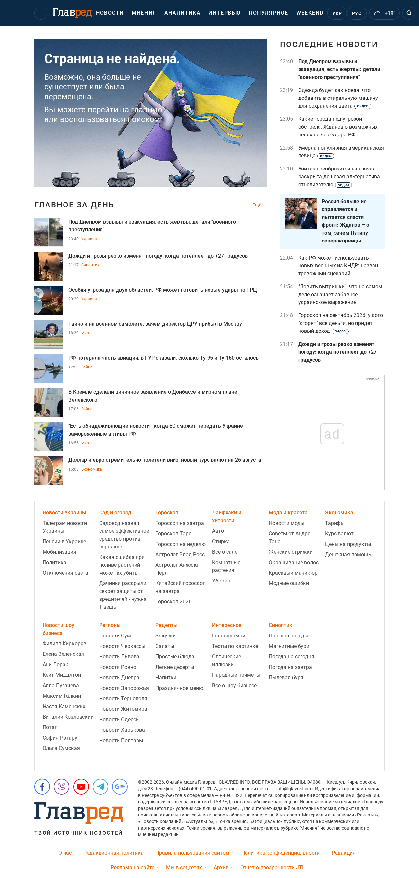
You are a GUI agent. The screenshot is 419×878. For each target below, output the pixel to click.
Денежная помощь (348, 554)
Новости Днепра (119, 677)
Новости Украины (64, 513)
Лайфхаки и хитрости (226, 517)
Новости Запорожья (124, 688)
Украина (89, 239)
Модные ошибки (289, 583)
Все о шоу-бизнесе (234, 685)
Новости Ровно (117, 667)
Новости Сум (115, 636)
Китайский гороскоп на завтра (180, 587)
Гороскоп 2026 (173, 602)
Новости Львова (119, 657)
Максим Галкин (62, 696)
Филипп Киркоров (64, 643)
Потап (50, 727)
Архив (221, 867)
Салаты (164, 646)
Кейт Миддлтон (62, 675)
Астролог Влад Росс (180, 554)
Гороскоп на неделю (180, 544)
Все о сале (224, 552)
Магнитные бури (289, 646)
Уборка (221, 581)
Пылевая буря (286, 677)
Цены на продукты (348, 544)
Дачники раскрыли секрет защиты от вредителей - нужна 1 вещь (123, 595)
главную (146, 109)
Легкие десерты (174, 667)
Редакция (343, 853)
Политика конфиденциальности (280, 853)
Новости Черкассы (122, 646)
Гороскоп (166, 513)
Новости (110, 13)
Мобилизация (59, 552)
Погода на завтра (290, 667)
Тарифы (335, 523)
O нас (65, 853)
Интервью (225, 13)
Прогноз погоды (288, 636)
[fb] (42, 787)
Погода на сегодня (291, 657)
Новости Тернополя (123, 698)
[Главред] (72, 13)
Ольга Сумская (61, 748)
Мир (85, 333)
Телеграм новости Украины (65, 527)
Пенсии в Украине (64, 541)
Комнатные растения (226, 566)
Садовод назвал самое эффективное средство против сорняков (124, 535)
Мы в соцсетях (184, 867)
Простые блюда (174, 657)
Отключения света (65, 573)
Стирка (221, 541)
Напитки (165, 677)
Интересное (227, 625)
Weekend (309, 13)
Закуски (165, 636)
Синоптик (90, 265)
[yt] (81, 787)
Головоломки (228, 636)
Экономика (91, 469)
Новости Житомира (123, 709)
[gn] (120, 787)
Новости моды (286, 523)
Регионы (110, 625)
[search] (408, 13)
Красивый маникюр (293, 573)
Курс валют (339, 533)
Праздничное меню (179, 688)
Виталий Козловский (68, 717)
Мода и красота (288, 513)
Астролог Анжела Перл (176, 569)
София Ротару (60, 738)
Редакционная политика (113, 853)
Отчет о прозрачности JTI (271, 867)
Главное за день (74, 204)
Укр (337, 13)
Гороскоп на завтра (179, 523)
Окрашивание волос (294, 562)
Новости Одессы (119, 719)
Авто (218, 531)
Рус (357, 13)
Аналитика (182, 13)
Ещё (257, 204)
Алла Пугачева (61, 685)
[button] (40, 13)
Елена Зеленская (63, 654)
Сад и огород (115, 513)
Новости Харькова (122, 730)
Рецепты (166, 625)
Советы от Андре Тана (289, 537)
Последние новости (329, 44)
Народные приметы (236, 675)
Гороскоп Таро (173, 533)
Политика (54, 562)
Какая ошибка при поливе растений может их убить (122, 565)
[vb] (61, 787)
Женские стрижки (291, 552)
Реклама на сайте (132, 867)
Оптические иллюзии (226, 661)
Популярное (268, 13)
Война (87, 367)
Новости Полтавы (121, 740)
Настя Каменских (64, 706)
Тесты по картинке (235, 646)
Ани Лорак (55, 664)
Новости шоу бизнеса (58, 629)
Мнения (144, 13)
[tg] (100, 787)
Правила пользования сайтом (192, 853)
